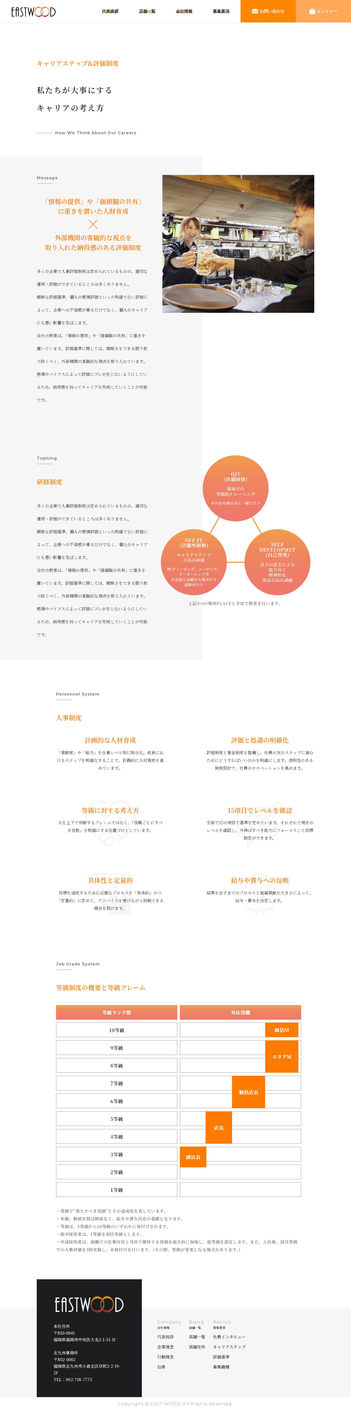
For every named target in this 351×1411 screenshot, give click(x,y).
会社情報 (184, 11)
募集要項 (221, 11)
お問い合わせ (272, 11)
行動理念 (165, 1357)
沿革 (161, 1367)
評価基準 (221, 1357)
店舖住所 (197, 1347)
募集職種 (221, 1367)
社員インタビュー (229, 1337)
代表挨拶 (110, 11)
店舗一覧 (147, 11)
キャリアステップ (229, 1347)
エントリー (327, 11)
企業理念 (165, 1347)
